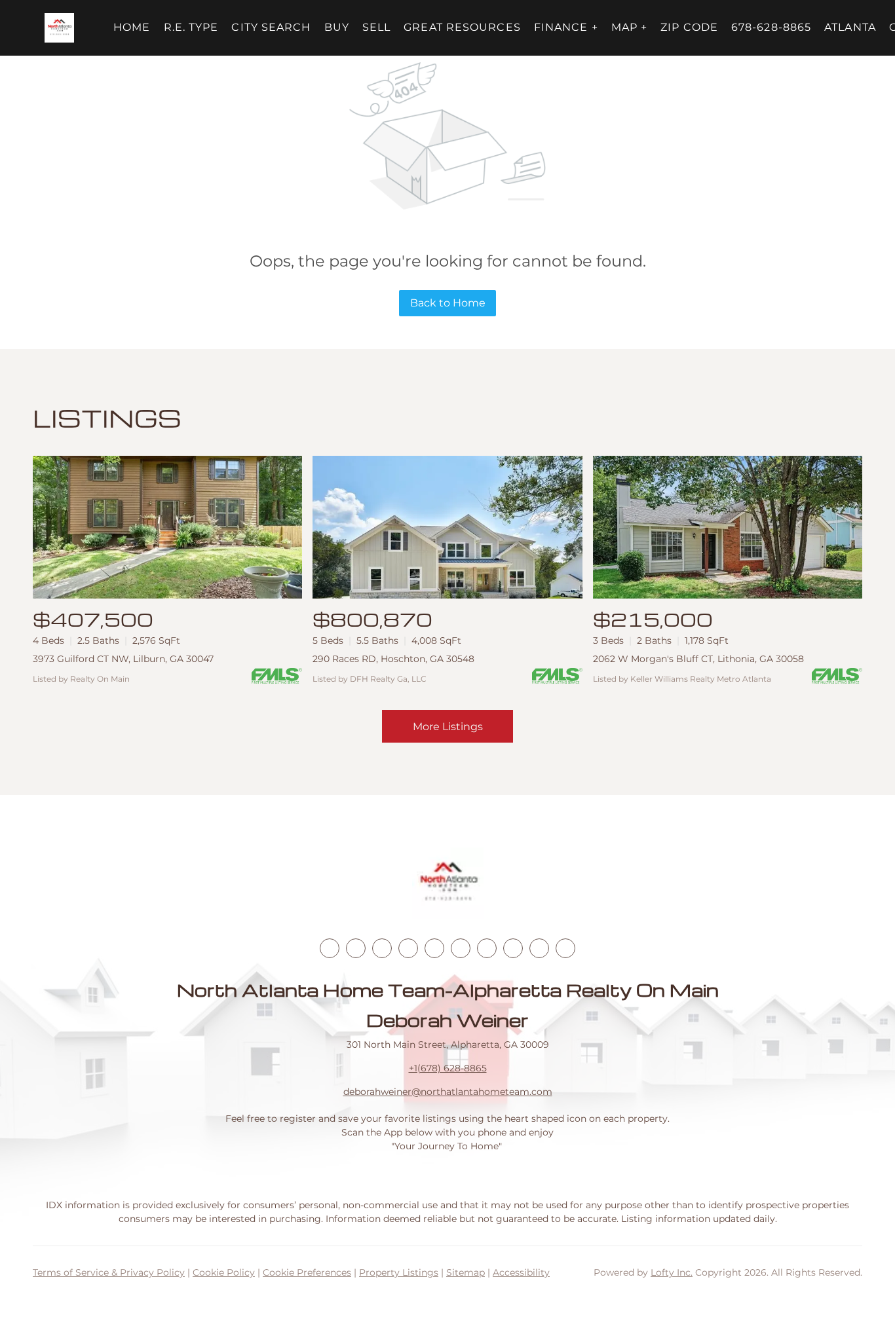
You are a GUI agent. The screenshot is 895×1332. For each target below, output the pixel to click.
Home (131, 27)
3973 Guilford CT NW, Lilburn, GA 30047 (123, 659)
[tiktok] (487, 948)
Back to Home (448, 303)
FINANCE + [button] (566, 27)
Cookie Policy (224, 1272)
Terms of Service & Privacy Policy (109, 1272)
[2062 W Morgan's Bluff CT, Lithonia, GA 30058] (727, 527)
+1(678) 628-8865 (448, 1068)
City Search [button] (271, 27)
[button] (59, 28)
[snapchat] (513, 948)
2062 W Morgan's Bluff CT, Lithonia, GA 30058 (698, 659)
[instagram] (434, 948)
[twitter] (382, 948)
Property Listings (398, 1272)
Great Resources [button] (462, 27)
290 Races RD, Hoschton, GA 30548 (393, 659)
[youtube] (460, 948)
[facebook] (329, 948)
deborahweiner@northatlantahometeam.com (447, 1092)
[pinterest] (539, 948)
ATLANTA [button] (850, 27)
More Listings (448, 726)
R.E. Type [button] (191, 27)
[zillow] (408, 948)
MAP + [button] (629, 27)
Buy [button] (336, 27)
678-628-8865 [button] (771, 27)
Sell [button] (376, 27)
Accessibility (521, 1272)
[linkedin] (356, 948)
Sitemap (465, 1272)
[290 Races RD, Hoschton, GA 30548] (447, 527)
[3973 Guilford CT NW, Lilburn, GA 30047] (167, 527)
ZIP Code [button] (689, 27)
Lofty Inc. (672, 1272)
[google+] (565, 948)
